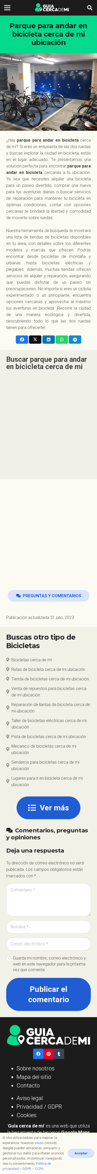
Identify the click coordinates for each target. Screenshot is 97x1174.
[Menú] (7, 7)
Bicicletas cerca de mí (31, 659)
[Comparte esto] (22, 339)
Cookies (26, 1115)
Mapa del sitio (34, 1077)
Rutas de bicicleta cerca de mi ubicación (48, 669)
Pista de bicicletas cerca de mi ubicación (48, 736)
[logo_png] (52, 8)
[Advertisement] (48, 421)
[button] (89, 8)
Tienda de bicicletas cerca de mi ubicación (50, 679)
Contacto (28, 1085)
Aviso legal (30, 1098)
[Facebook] (38, 1054)
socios (39, 1143)
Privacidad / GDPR (39, 1106)
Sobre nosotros (36, 1068)
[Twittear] (35, 339)
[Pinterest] (48, 1054)
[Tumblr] (59, 1054)
